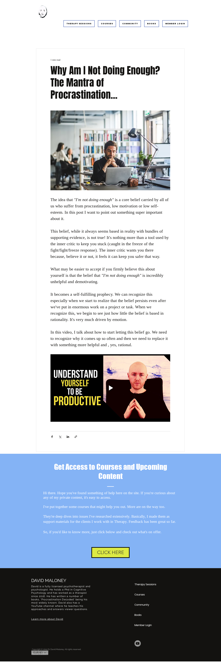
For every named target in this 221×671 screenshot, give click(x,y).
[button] (79, 23)
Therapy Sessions (145, 584)
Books (138, 615)
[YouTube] (137, 643)
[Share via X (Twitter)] (59, 436)
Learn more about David (47, 619)
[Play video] (110, 388)
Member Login (143, 625)
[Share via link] (75, 436)
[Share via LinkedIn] (67, 436)
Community (141, 605)
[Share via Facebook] (52, 436)
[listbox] (39, 652)
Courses (139, 594)
